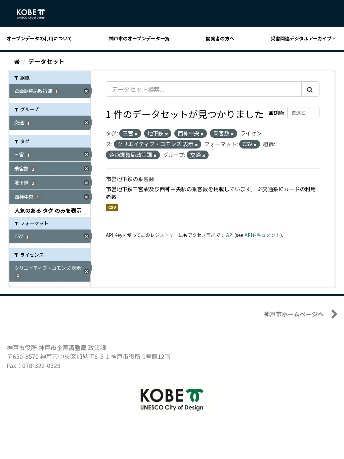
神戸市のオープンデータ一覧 (139, 38)
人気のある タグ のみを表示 (48, 210)
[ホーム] (17, 61)
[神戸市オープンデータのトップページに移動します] (35, 14)
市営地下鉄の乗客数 (130, 179)
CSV (112, 207)
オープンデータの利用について (39, 38)
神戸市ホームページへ (294, 313)
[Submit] (310, 89)
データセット (46, 61)
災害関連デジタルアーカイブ (301, 38)
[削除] (136, 133)
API (229, 235)
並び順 (276, 112)
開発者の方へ (220, 38)
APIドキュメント (262, 235)
